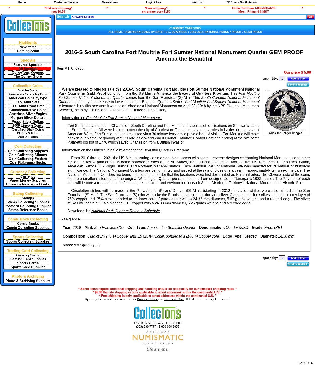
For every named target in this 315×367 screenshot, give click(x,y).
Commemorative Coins (27, 110)
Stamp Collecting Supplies (27, 202)
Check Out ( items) (243, 2)
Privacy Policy (147, 299)
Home (22, 2)
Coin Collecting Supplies (28, 151)
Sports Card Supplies (28, 267)
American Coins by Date (27, 94)
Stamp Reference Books (27, 210)
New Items (27, 47)
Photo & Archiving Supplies (28, 281)
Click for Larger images (285, 133)
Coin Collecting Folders (28, 159)
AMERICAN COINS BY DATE (144, 32)
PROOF (236, 32)
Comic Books (28, 224)
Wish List (198, 2)
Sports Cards (28, 263)
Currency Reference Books (28, 184)
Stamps (28, 198)
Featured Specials (27, 65)
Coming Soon (28, 51)
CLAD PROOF (253, 32)
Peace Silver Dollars (28, 121)
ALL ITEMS (115, 32)
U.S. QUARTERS (176, 32)
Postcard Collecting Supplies (27, 206)
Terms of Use (174, 299)
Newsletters (110, 2)
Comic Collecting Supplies (27, 227)
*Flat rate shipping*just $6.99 (58, 9)
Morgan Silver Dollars (27, 118)
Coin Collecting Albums (28, 155)
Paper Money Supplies (28, 180)
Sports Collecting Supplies (27, 241)
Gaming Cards (27, 255)
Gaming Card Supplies (28, 259)
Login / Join (153, 2)
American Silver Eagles (28, 114)
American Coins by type (28, 98)
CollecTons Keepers (28, 72)
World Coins (28, 137)
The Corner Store (28, 76)
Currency (27, 176)
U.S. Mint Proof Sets (28, 106)
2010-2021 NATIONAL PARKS (209, 32)
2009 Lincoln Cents (27, 125)
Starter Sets (27, 90)
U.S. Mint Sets (27, 102)
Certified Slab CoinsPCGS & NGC (28, 131)
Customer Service (66, 2)
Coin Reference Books (28, 162)
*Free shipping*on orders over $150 (156, 9)
